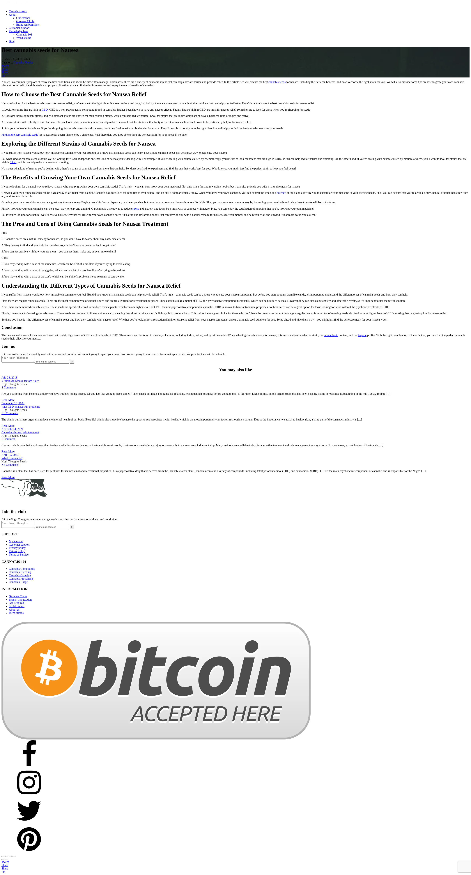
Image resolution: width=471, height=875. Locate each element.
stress (135, 208)
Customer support (19, 27)
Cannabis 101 (24, 34)
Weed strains (23, 37)
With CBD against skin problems (20, 406)
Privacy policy (17, 547)
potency (281, 192)
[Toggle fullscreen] (6, 856)
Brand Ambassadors (28, 24)
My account (16, 541)
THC (13, 162)
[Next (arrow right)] (6, 859)
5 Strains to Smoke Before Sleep (20, 380)
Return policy (17, 551)
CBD (45, 109)
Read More (8, 400)
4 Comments (8, 387)
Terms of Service (19, 554)
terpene (362, 335)
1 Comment (8, 439)
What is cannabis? (11, 458)
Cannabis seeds (18, 11)
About (12, 14)
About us (14, 609)
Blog (12, 41)
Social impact (16, 606)
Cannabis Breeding (20, 572)
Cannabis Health (23, 62)
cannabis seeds (277, 82)
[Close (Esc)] (14, 856)
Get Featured (16, 602)
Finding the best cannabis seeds (19, 134)
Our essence (23, 18)
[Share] (10, 856)
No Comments (9, 413)
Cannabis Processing (21, 578)
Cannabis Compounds (22, 568)
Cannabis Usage (18, 582)
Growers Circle (25, 21)
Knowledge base (18, 31)
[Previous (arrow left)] (2, 859)
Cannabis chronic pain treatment (20, 432)
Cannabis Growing (20, 575)
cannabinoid (331, 335)
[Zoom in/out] (2, 856)
